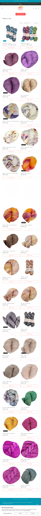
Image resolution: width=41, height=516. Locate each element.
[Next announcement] (39, 1)
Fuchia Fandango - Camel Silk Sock (27, 433)
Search (15, 499)
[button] (2, 8)
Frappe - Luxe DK (6, 355)
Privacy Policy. (27, 510)
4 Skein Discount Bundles (25, 43)
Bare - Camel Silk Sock (25, 95)
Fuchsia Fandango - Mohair (25, 459)
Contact (26, 499)
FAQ (22, 499)
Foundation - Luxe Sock (7, 329)
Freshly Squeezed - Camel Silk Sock (9, 433)
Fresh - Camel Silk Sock (25, 407)
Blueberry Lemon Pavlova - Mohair (27, 147)
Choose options (11, 47)
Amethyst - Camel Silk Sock (7, 69)
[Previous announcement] (2, 1)
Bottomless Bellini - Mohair (25, 200)
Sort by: (21, 22)
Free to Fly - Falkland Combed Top (9, 407)
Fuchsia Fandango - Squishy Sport (8, 485)
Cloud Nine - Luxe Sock (7, 277)
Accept (20, 513)
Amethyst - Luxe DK (24, 69)
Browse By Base (20, 14)
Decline (32, 513)
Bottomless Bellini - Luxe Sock (8, 200)
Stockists (19, 499)
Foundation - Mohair (24, 329)
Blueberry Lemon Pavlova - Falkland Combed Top (11, 121)
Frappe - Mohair (24, 355)
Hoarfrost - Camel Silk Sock (25, 485)
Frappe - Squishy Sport (25, 381)
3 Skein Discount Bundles (7, 43)
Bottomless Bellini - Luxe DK (25, 173)
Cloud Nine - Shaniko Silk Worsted (8, 303)
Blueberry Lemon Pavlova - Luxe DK (27, 121)
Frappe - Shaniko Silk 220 (7, 381)
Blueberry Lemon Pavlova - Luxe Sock (9, 147)
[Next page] (25, 495)
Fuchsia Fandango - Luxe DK (8, 459)
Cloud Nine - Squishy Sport (25, 303)
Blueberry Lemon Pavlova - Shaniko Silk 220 (10, 173)
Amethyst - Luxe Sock (6, 95)
